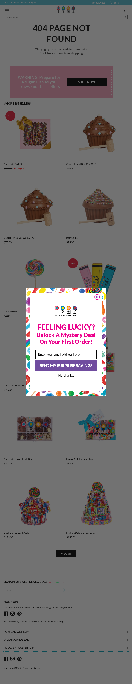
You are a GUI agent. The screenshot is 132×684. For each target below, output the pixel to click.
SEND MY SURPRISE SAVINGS (66, 365)
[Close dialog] (97, 297)
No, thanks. (66, 375)
